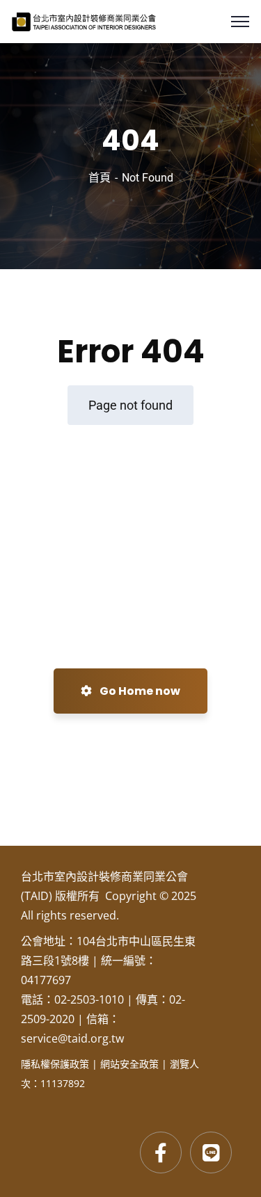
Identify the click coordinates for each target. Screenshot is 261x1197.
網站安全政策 (129, 1063)
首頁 (99, 177)
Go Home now (138, 691)
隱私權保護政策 (55, 1063)
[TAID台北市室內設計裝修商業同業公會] (83, 20)
